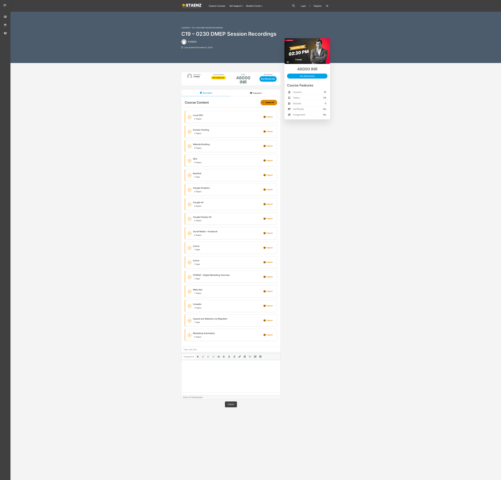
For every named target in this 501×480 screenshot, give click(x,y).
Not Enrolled (218, 78)
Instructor (197, 75)
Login (303, 6)
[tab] (206, 93)
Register (318, 6)
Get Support (235, 6)
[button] (293, 5)
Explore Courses (217, 6)
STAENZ (192, 41)
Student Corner (253, 6)
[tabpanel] (231, 220)
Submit (231, 404)
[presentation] (188, 357)
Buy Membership (268, 79)
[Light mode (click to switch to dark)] (327, 6)
